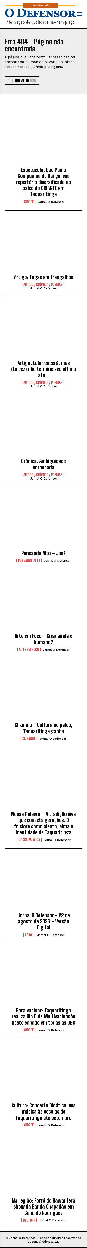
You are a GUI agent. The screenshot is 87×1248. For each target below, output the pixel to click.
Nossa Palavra (29, 840)
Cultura (29, 1220)
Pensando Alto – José (43, 553)
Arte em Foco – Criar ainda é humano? (43, 639)
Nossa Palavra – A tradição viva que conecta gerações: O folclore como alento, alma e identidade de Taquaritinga (43, 823)
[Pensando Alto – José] (43, 522)
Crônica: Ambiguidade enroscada (43, 464)
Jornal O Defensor (51, 202)
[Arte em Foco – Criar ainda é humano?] (43, 605)
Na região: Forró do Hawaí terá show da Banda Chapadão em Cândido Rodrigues (43, 1206)
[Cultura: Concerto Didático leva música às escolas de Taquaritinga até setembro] (43, 1074)
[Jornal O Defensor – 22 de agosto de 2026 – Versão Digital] (43, 884)
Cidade (29, 202)
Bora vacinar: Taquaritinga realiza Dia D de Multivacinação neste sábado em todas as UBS (43, 1016)
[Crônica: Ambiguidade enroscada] (43, 430)
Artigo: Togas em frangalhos (43, 277)
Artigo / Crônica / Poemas (42, 284)
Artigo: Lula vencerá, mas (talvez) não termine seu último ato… (43, 369)
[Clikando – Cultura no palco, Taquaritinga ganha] (43, 694)
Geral (29, 935)
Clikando (29, 738)
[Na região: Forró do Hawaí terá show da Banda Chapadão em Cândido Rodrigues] (43, 1170)
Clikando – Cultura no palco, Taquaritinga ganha (43, 728)
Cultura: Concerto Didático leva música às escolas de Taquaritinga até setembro (44, 1111)
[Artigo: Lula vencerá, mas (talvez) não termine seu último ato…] (43, 332)
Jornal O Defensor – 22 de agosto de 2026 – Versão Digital (43, 921)
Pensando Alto (29, 560)
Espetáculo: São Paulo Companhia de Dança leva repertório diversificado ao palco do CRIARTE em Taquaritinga (43, 182)
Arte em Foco (29, 649)
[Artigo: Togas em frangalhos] (43, 246)
